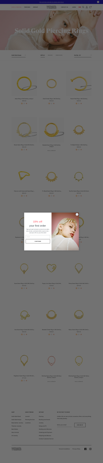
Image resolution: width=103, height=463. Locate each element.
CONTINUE (38, 241)
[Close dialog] (77, 214)
